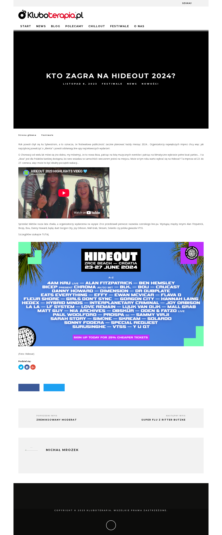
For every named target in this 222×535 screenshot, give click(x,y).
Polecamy (74, 26)
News (41, 26)
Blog (55, 26)
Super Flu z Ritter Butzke (163, 419)
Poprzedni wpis (46, 416)
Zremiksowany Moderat (56, 419)
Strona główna (27, 135)
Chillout (96, 26)
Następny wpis (176, 416)
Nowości (150, 83)
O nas (139, 26)
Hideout (29, 353)
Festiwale (119, 26)
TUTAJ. (45, 234)
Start (25, 26)
